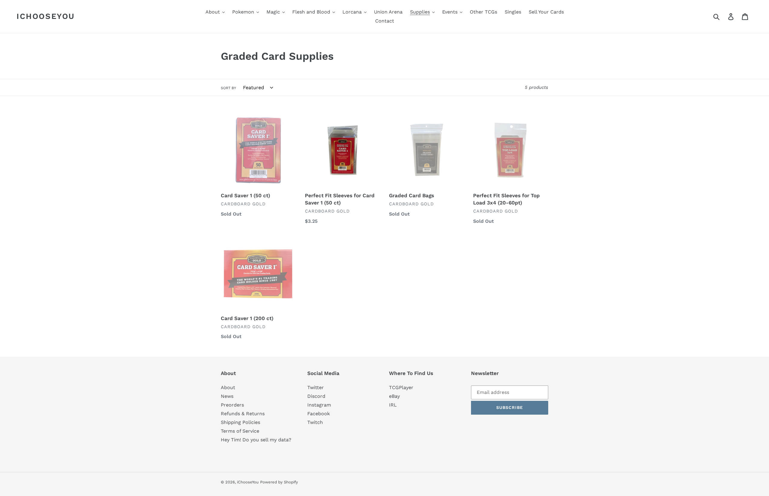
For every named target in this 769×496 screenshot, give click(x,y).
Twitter (315, 387)
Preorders (232, 405)
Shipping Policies (240, 422)
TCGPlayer (401, 387)
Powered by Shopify (279, 482)
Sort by (228, 88)
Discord (316, 396)
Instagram (319, 405)
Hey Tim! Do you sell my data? (256, 440)
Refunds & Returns (243, 413)
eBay (394, 396)
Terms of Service (240, 431)
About (228, 387)
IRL (393, 405)
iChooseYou (46, 16)
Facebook (318, 413)
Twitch (315, 422)
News (227, 396)
